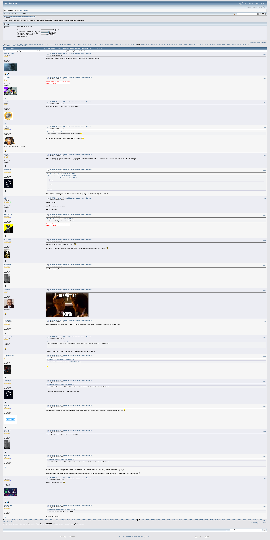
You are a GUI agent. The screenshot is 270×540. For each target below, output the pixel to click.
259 (169, 44)
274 (207, 44)
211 (47, 44)
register (26, 10)
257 (164, 44)
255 (159, 44)
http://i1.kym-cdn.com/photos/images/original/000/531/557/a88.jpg (64, 361)
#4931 (264, 290)
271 (200, 44)
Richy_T (6, 127)
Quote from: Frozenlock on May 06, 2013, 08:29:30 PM (61, 509)
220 (70, 44)
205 (32, 44)
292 (7, 46)
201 (22, 44)
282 (228, 44)
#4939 (264, 478)
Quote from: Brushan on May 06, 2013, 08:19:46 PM (60, 218)
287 (240, 44)
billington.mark (9, 54)
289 (245, 44)
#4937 (264, 431)
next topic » (263, 523)
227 (88, 44)
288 (243, 44)
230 (95, 44)
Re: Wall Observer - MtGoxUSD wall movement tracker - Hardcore (71, 54)
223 (78, 44)
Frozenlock (7, 264)
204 (30, 44)
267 (190, 44)
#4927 (264, 199)
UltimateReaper (9, 355)
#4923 (264, 102)
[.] (8, 502)
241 (123, 44)
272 (202, 44)
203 (27, 44)
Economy (16, 20)
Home (8, 16)
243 (128, 44)
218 (65, 44)
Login (22, 16)
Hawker (6, 405)
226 (85, 44)
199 (17, 44)
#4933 (264, 337)
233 (103, 44)
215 (57, 44)
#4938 (264, 456)
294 (12, 46)
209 (42, 44)
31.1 (24, 13)
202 (25, 44)
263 (179, 44)
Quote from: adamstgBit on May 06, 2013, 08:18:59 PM (61, 173)
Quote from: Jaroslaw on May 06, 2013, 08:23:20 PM (60, 359)
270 (197, 44)
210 (45, 44)
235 (108, 44)
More (32, 16)
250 (147, 44)
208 (40, 44)
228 (90, 44)
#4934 (264, 356)
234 (105, 44)
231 (98, 44)
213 (52, 44)
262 (177, 44)
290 (248, 44)
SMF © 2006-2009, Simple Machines (141, 536)
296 (17, 46)
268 (192, 44)
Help (13, 16)
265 (185, 44)
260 (172, 44)
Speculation (31, 20)
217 (62, 44)
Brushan (7, 102)
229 (93, 44)
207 (37, 44)
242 (126, 44)
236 (110, 44)
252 (152, 44)
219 (67, 44)
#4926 (264, 170)
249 (144, 44)
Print (264, 45)
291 (4, 46)
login (20, 10)
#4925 (264, 155)
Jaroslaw (7, 289)
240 (121, 44)
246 (136, 44)
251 (149, 44)
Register (27, 16)
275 (210, 44)
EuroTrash (7, 239)
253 (154, 44)
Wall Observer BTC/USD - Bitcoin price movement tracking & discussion (60, 20)
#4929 (264, 240)
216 (60, 44)
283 (230, 44)
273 (205, 44)
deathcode (7, 320)
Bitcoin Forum (7, 20)
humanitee (7, 169)
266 (187, 44)
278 (217, 44)
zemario (6, 154)
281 (225, 44)
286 (238, 44)
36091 (24, 46)
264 (182, 44)
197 (12, 44)
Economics (23, 20)
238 (116, 44)
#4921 (264, 54)
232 (100, 44)
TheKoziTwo (8, 214)
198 (14, 44)
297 (19, 46)
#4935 (264, 381)
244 (131, 44)
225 (83, 44)
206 (35, 44)
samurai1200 (8, 505)
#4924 (264, 127)
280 (222, 44)
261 (174, 44)
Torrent (27, 13)
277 (215, 44)
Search (17, 16)
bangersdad (8, 337)
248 (141, 44)
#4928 (264, 215)
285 (235, 44)
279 (220, 44)
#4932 (264, 321)
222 (75, 44)
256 (162, 44)
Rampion (7, 455)
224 (80, 44)
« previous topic (255, 42)
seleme (6, 478)
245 (133, 44)
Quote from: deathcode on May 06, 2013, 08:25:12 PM (60, 341)
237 (113, 44)
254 (157, 44)
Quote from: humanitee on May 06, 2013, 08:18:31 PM (62, 175)
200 (19, 44)
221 (73, 44)
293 (9, 46)
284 (233, 44)
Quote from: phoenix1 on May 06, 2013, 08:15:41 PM (60, 131)
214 (55, 44)
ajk (5, 198)
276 (212, 44)
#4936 (264, 406)
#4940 (264, 506)
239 (118, 44)
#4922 (264, 78)
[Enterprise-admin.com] (8, 73)
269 (195, 44)
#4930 (264, 265)
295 (14, 46)
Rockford (7, 77)
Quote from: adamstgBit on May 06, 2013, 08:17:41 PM (63, 177)
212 (50, 44)
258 (167, 44)
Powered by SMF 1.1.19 (125, 536)
